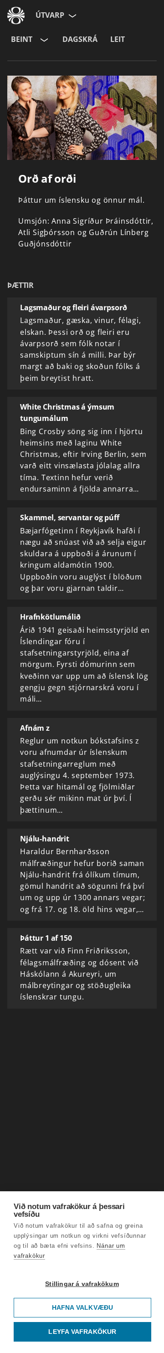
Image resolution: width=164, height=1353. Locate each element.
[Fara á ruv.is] (16, 15)
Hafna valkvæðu (82, 1307)
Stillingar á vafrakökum (82, 1284)
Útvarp (50, 15)
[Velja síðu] (71, 15)
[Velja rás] (43, 40)
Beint (21, 39)
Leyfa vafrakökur (82, 1331)
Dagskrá (79, 39)
